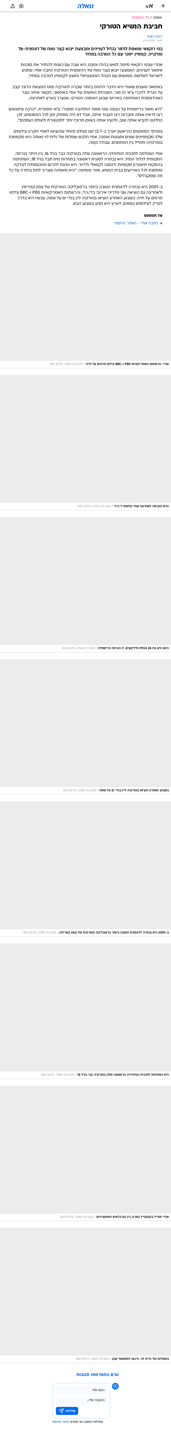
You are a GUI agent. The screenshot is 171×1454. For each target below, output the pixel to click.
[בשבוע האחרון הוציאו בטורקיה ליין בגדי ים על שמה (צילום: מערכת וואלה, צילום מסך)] (85, 727)
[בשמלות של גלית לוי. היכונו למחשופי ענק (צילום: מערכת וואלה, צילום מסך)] (85, 1295)
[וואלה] (85, 6)
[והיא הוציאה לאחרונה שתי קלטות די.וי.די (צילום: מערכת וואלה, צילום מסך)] (85, 443)
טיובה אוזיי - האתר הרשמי (136, 223)
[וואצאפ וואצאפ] (21, 6)
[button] (149, 6)
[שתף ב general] (12, 6)
